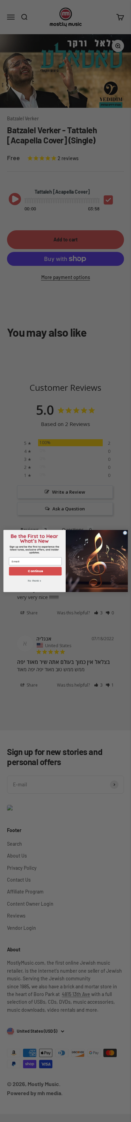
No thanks (34, 581)
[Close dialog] (125, 532)
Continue (35, 571)
